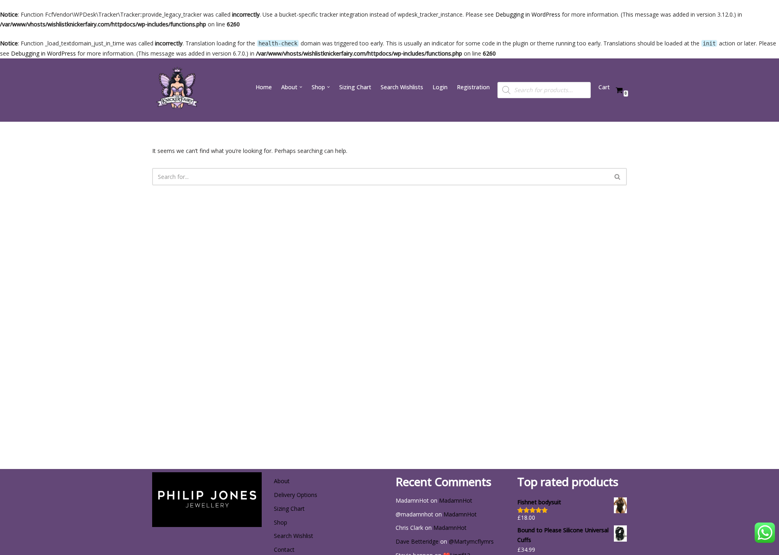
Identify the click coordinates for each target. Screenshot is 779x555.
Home (264, 87)
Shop (280, 522)
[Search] (618, 176)
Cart (604, 87)
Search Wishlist (293, 536)
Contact (284, 549)
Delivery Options (295, 495)
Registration (473, 87)
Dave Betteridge (417, 541)
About (282, 481)
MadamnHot (455, 500)
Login (440, 87)
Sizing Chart (355, 87)
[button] (300, 87)
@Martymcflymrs (471, 541)
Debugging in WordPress (527, 14)
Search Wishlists (402, 87)
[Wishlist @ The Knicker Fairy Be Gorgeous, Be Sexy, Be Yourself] (176, 90)
